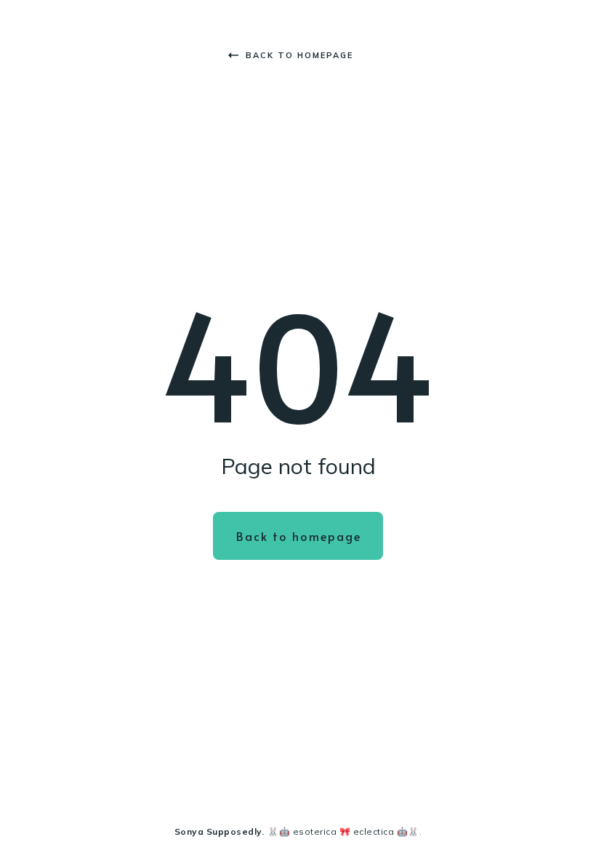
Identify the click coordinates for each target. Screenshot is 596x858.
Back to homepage (299, 55)
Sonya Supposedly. (219, 831)
